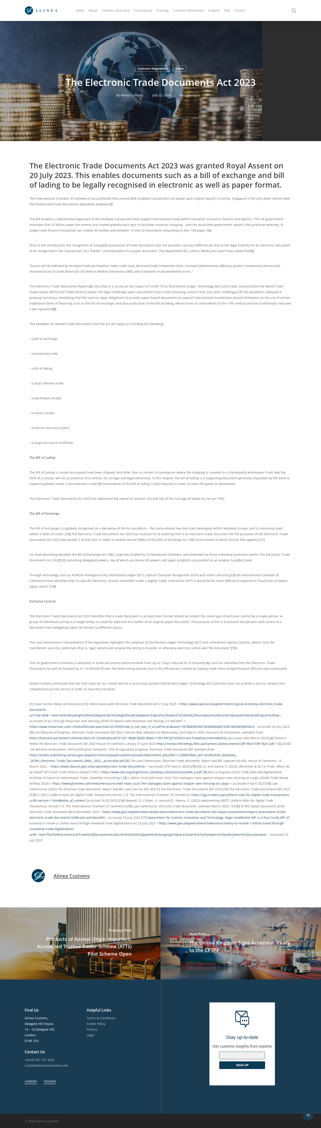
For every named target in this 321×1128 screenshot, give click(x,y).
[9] (100, 484)
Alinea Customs (132, 95)
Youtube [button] (50, 1081)
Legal (90, 1035)
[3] (111, 204)
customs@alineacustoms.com (46, 1065)
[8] (54, 309)
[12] (62, 560)
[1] (214, 198)
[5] (252, 251)
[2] (62, 721)
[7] (240, 292)
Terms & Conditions (101, 1018)
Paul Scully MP (274, 817)
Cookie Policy (96, 1024)
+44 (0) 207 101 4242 (39, 1060)
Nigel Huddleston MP (240, 817)
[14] (53, 586)
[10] (68, 534)
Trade (179, 68)
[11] (262, 540)
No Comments (189, 95)
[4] (209, 230)
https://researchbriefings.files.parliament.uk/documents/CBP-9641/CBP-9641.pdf (215, 744)
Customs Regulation (152, 68)
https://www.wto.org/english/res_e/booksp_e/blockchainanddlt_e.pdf (151, 772)
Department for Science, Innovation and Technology (185, 817)
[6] (91, 286)
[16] (207, 663)
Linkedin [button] (31, 1081)
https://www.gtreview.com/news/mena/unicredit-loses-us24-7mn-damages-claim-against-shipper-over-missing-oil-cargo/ (141, 783)
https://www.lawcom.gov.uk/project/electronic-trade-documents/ (98, 766)
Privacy (92, 1029)
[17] (101, 668)
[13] (232, 575)
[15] (234, 648)
